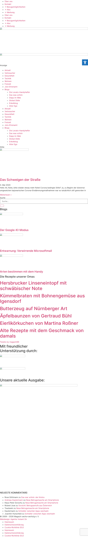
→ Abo (7, 9)
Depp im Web (15, 98)
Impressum (9, 522)
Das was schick (16, 95)
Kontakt (8, 4)
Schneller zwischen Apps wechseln (33, 511)
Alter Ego (13, 106)
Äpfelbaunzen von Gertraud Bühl (36, 316)
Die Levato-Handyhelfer (19, 92)
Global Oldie (14, 100)
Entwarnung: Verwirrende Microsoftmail (26, 250)
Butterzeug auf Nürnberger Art (33, 308)
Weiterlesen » (6, 195)
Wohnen (8, 81)
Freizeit (8, 84)
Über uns (8, 1)
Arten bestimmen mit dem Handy (21, 271)
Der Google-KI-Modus (14, 230)
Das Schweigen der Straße (20, 180)
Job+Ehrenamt (11, 87)
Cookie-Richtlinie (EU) (14, 527)
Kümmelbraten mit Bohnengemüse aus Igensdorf (42, 298)
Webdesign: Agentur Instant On (13, 519)
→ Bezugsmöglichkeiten (15, 7)
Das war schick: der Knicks (32, 497)
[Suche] (2, 206)
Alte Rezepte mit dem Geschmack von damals (42, 333)
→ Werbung (10, 12)
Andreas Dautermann (14, 500)
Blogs (7, 89)
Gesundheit (9, 76)
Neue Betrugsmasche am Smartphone (42, 500)
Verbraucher (10, 73)
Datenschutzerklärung (14, 525)
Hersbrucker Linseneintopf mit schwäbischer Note (33, 285)
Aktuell (8, 70)
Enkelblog (13, 103)
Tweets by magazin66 (9, 342)
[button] (85, 62)
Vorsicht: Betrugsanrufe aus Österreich (35, 505)
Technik (8, 78)
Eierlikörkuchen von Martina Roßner (39, 323)
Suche (2, 198)
